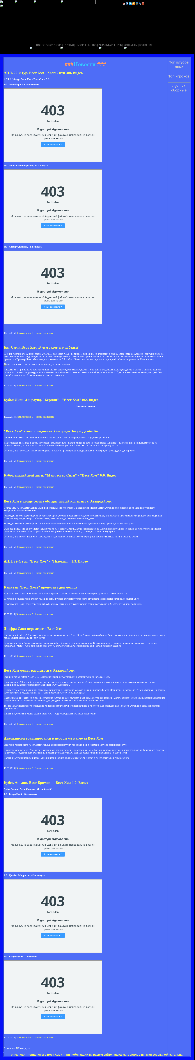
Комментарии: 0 (24, 333)
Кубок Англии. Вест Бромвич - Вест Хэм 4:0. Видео (46, 783)
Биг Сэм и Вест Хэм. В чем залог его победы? (41, 347)
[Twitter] (130, 4)
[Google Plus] (143, 4)
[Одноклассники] (133, 4)
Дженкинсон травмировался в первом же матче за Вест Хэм (53, 738)
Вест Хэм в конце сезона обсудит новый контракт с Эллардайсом (58, 501)
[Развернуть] (23, 1048)
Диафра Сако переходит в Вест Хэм (33, 629)
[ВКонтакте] (127, 4)
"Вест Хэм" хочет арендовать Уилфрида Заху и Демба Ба (51, 431)
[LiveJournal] (140, 4)
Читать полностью (44, 333)
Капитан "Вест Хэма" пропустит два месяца (40, 587)
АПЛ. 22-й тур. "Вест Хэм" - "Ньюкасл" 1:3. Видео (46, 561)
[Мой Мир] (136, 4)
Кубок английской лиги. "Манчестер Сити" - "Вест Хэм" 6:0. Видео (60, 475)
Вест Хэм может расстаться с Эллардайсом (39, 670)
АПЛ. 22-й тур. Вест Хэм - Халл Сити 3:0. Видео (43, 73)
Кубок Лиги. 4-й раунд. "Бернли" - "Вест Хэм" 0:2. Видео (51, 400)
